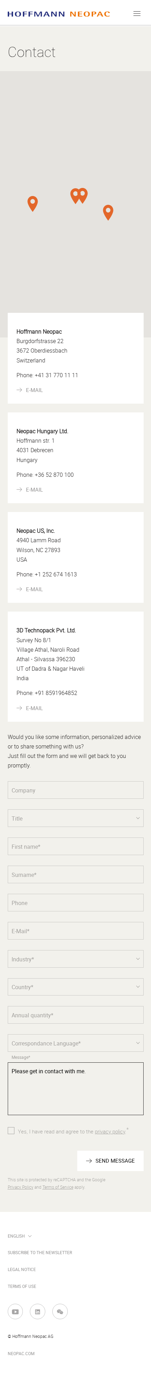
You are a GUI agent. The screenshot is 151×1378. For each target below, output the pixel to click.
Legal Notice (22, 1269)
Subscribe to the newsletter (40, 1252)
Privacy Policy (20, 1187)
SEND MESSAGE (115, 1161)
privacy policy (110, 1132)
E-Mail (34, 390)
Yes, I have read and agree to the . (73, 1131)
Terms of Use (22, 1286)
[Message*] (76, 1089)
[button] (75, 196)
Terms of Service (57, 1187)
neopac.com (21, 1353)
